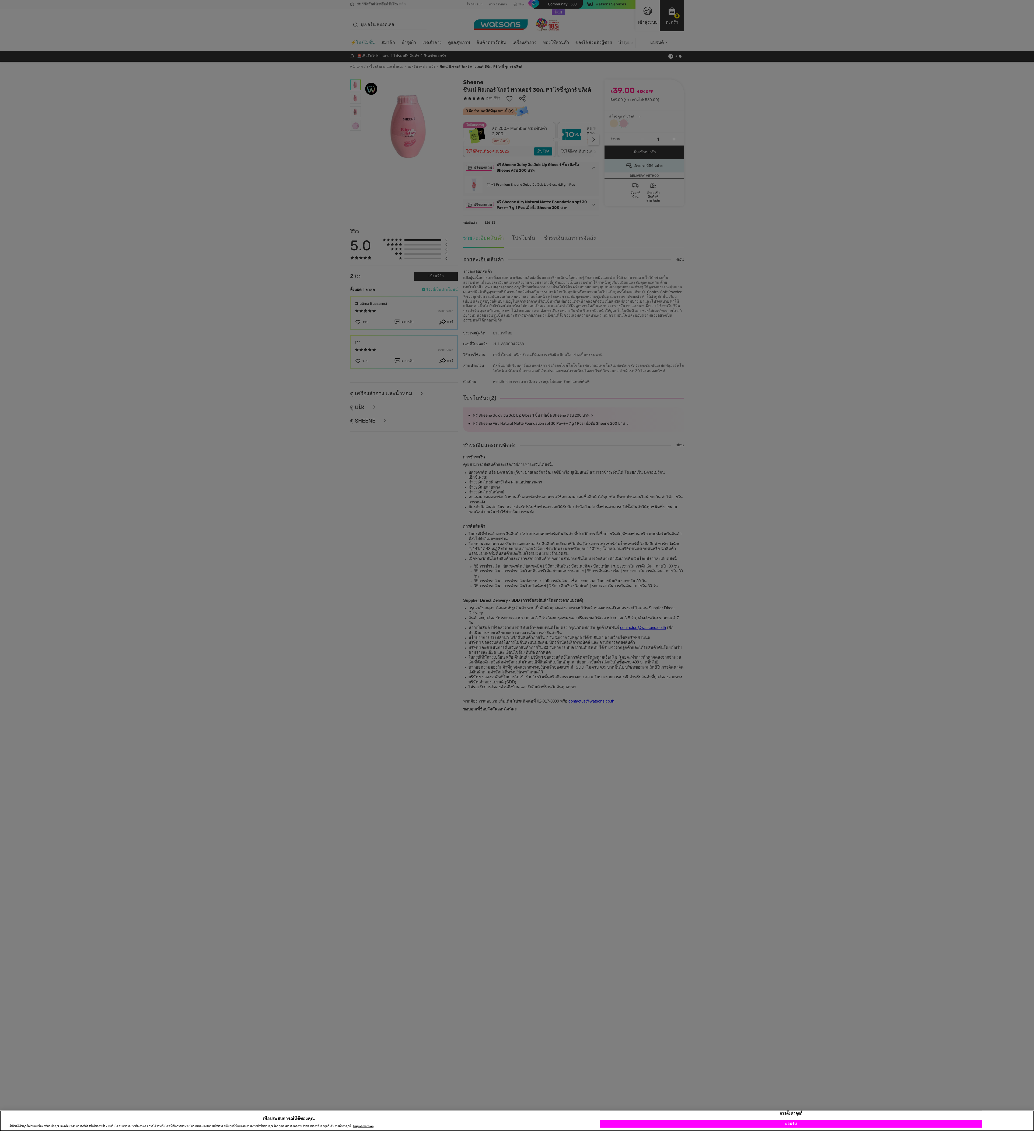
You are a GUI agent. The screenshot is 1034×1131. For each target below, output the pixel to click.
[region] (517, 1121)
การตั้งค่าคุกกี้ (791, 1113)
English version (363, 1126)
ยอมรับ (791, 1123)
